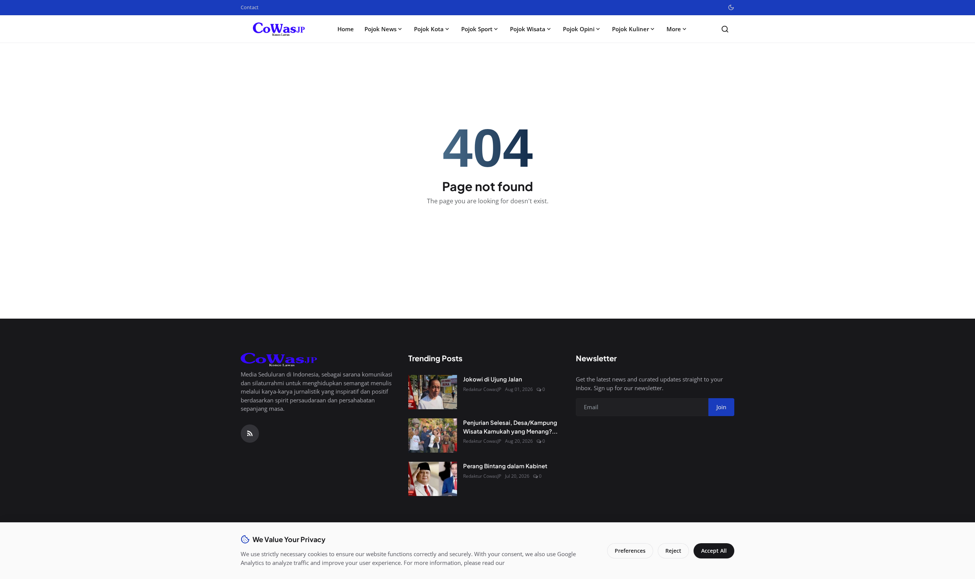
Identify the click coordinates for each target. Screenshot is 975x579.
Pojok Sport (476, 29)
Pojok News (380, 29)
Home (345, 29)
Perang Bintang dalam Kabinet (505, 465)
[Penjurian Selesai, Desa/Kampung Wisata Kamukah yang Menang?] (432, 435)
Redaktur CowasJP (482, 389)
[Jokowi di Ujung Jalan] (432, 392)
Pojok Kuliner (630, 29)
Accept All (714, 550)
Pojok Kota (429, 29)
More (674, 29)
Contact (250, 7)
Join (721, 407)
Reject (673, 550)
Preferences (630, 550)
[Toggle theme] (731, 7)
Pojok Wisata (527, 29)
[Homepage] (279, 29)
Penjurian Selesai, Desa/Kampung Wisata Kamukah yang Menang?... (510, 427)
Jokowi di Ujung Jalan (492, 379)
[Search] (725, 29)
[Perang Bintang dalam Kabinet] (432, 479)
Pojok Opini (579, 29)
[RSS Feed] (250, 433)
